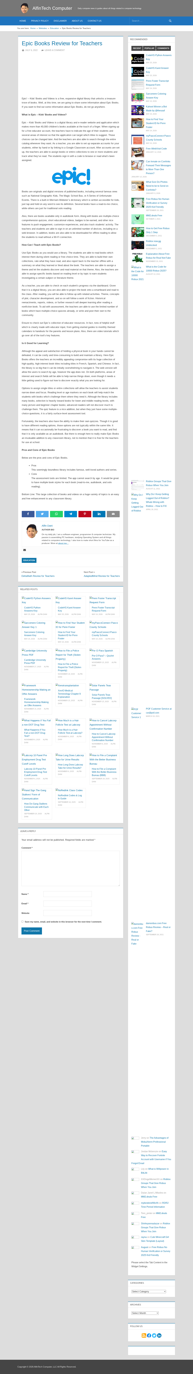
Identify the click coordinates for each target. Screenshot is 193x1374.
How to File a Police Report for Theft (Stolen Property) (69, 667)
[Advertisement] (71, 73)
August (144, 1247)
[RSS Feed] (144, 1335)
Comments (163, 48)
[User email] (24, 550)
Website (25, 913)
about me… (63, 543)
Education (29, 560)
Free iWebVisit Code (156, 148)
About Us (77, 21)
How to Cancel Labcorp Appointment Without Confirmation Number (103, 737)
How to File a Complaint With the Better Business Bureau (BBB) (104, 772)
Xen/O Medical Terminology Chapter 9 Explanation (69, 693)
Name (25, 894)
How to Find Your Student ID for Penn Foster (68, 635)
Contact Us (94, 21)
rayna (144, 1237)
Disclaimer (60, 21)
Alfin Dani (42, 614)
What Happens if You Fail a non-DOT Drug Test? (34, 733)
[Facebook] (149, 1335)
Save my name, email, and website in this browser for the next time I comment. (63, 922)
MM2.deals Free (154, 215)
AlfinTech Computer (52, 8)
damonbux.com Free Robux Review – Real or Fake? (158, 927)
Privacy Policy (40, 21)
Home (22, 21)
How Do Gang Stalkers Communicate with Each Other (36, 807)
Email (24, 903)
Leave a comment (55, 50)
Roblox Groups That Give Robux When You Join (156, 1183)
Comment (26, 848)
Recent (137, 48)
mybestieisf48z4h (150, 1203)
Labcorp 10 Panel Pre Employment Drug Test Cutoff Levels (35, 772)
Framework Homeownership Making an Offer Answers (36, 702)
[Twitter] (154, 1335)
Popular (149, 48)
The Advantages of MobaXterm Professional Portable (154, 1142)
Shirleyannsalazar (150, 1223)
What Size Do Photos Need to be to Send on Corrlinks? (157, 186)
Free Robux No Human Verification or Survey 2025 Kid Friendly (157, 203)
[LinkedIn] (159, 1335)
